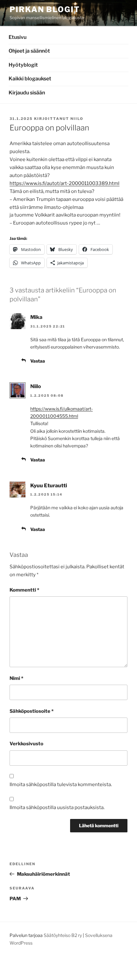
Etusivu (17, 37)
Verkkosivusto (26, 744)
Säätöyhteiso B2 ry (63, 935)
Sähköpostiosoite (32, 711)
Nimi (16, 678)
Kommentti (24, 590)
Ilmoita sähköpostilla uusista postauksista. (57, 807)
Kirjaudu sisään (27, 93)
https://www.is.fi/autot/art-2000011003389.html (64, 183)
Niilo (76, 118)
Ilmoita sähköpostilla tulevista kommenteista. (61, 784)
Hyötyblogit (23, 65)
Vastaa (37, 361)
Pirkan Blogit (45, 9)
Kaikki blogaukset (30, 79)
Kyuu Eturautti (48, 486)
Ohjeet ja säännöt (29, 51)
